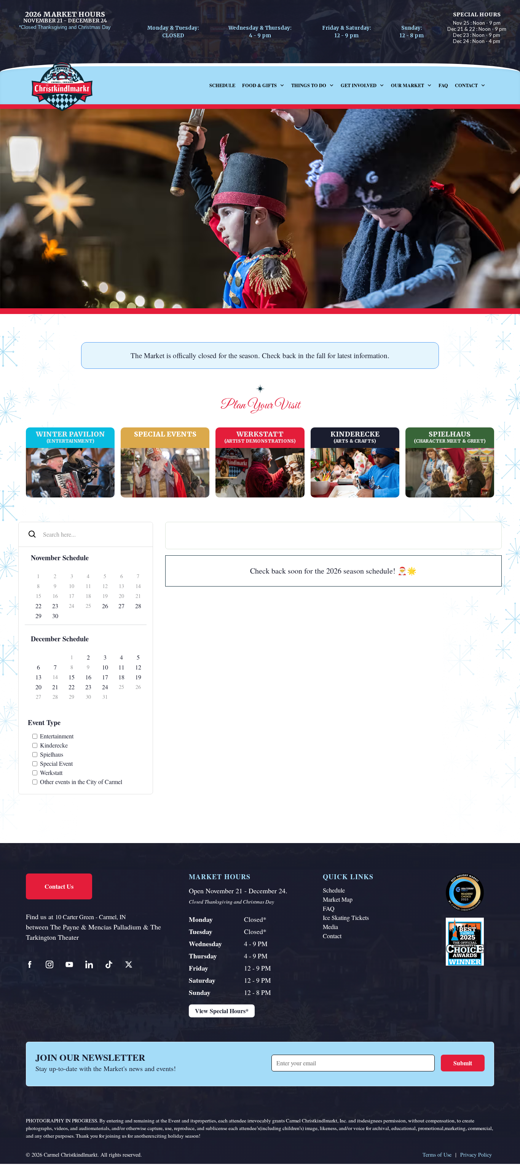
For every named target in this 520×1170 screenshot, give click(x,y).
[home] (70, 85)
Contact (332, 936)
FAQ (443, 85)
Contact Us (59, 886)
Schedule (222, 85)
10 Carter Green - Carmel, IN (90, 917)
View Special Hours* (222, 1010)
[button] (263, 85)
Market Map (338, 899)
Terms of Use (437, 1154)
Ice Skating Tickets (346, 917)
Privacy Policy (476, 1154)
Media (330, 927)
